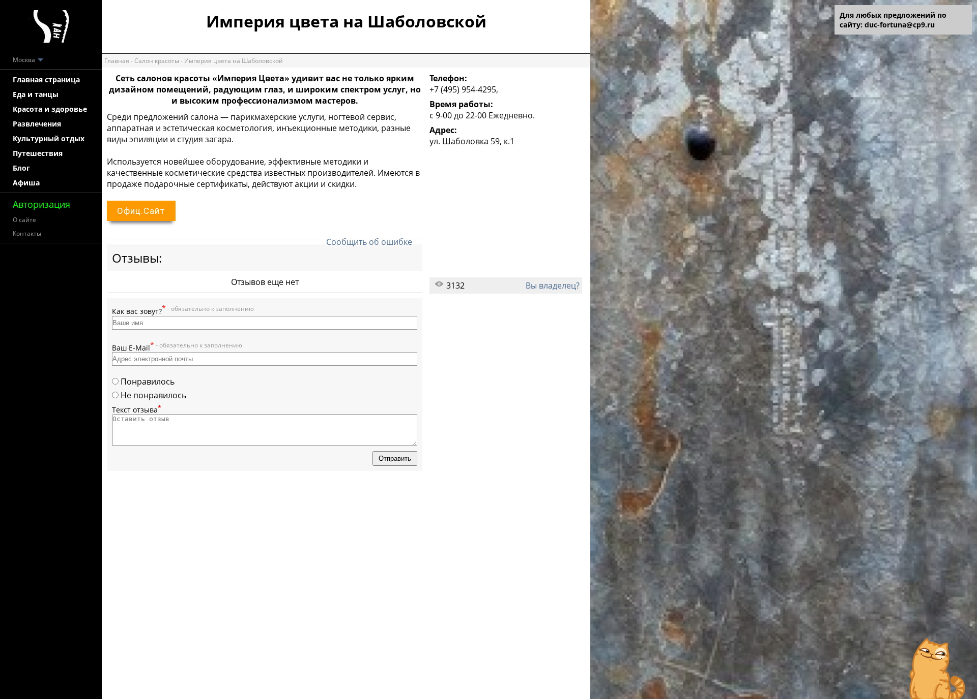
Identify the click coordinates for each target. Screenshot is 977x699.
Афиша (26, 182)
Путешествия (38, 153)
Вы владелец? (553, 285)
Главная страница (46, 79)
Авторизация (41, 204)
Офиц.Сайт (141, 211)
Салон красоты (156, 60)
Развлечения (37, 124)
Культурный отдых (48, 138)
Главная (116, 60)
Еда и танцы (36, 94)
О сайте (24, 219)
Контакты (27, 233)
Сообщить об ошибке (369, 241)
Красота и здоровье (50, 109)
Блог (21, 168)
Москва (25, 59)
